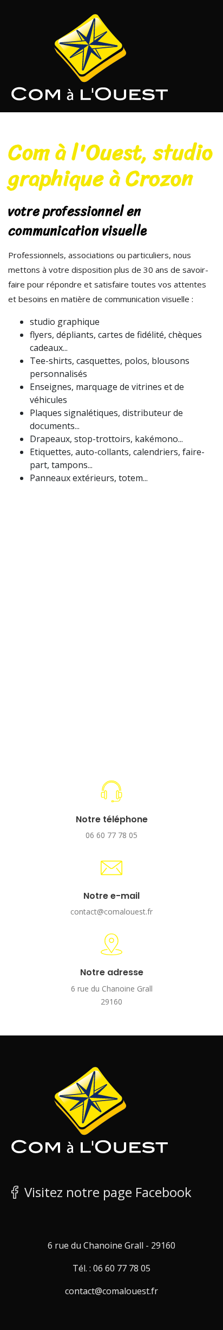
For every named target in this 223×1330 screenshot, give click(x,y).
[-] (89, 1108)
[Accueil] (89, 55)
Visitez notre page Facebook (106, 1192)
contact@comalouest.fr (111, 911)
